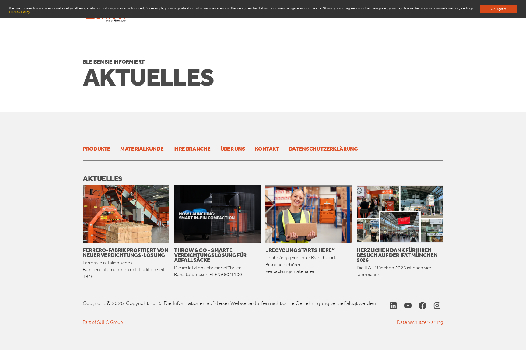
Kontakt (267, 148)
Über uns (232, 148)
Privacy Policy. (20, 11)
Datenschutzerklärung (323, 148)
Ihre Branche (192, 148)
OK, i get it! (499, 8)
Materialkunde (141, 148)
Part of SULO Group (103, 322)
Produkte (96, 148)
